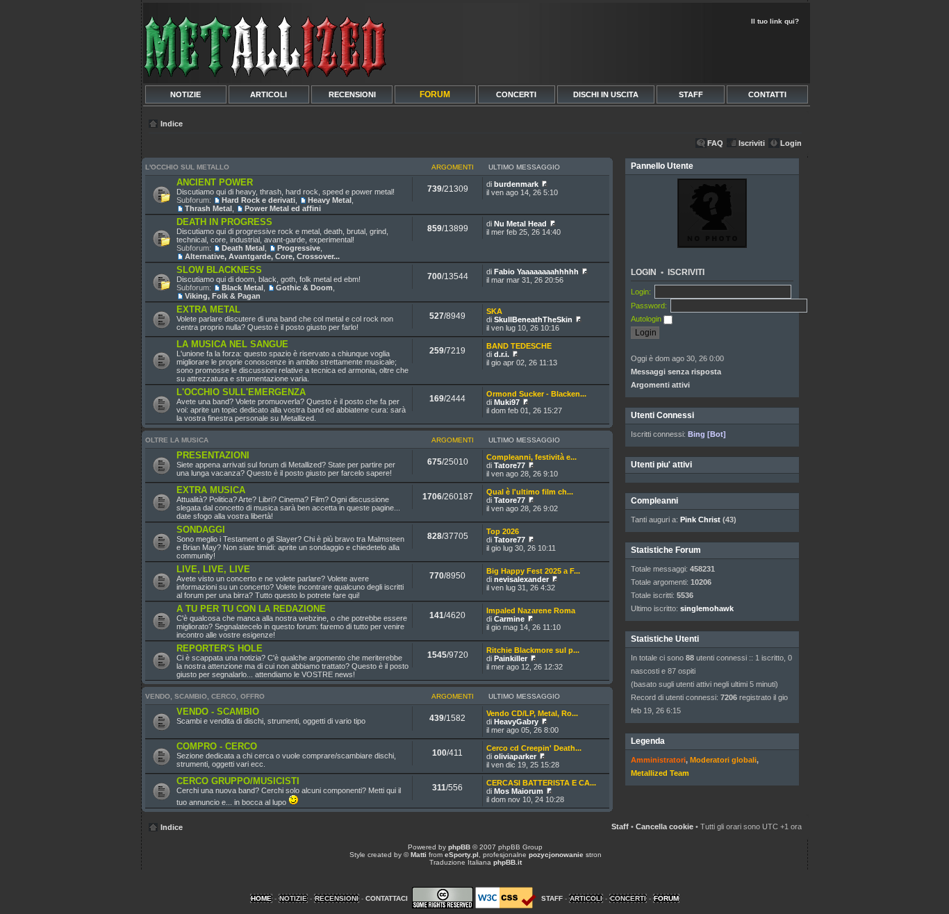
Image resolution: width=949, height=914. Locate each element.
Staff (620, 826)
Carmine (509, 619)
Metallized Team (660, 773)
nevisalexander (521, 579)
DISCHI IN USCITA (605, 94)
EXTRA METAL (208, 309)
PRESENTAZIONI (212, 455)
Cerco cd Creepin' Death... (533, 748)
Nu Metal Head (520, 223)
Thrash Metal (208, 208)
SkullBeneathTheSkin (533, 319)
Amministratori (658, 760)
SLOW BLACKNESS (219, 270)
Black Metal (242, 287)
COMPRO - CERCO (216, 746)
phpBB (459, 847)
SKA (494, 311)
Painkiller (510, 658)
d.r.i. (501, 354)
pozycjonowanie (556, 854)
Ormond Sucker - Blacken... (536, 394)
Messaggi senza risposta (676, 371)
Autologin (647, 319)
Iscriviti (751, 143)
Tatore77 (509, 465)
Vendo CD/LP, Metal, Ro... (532, 713)
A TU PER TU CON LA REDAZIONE (251, 609)
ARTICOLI (268, 94)
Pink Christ (700, 519)
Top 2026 (502, 531)
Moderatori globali (723, 760)
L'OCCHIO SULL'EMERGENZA (241, 392)
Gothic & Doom (304, 287)
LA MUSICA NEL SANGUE (232, 344)
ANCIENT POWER (214, 182)
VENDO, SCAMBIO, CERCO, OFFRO (205, 696)
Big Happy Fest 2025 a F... (533, 571)
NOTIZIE (185, 94)
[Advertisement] (642, 53)
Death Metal (243, 248)
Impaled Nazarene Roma (530, 610)
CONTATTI (767, 94)
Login (791, 143)
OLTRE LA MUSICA (176, 440)
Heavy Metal (330, 200)
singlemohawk (707, 608)
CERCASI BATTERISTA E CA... (541, 783)
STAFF (691, 94)
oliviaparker (515, 756)
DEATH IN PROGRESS (224, 222)
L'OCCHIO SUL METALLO (187, 167)
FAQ (715, 143)
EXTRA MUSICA (210, 490)
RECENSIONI (352, 94)
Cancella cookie (664, 826)
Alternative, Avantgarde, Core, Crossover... (262, 256)
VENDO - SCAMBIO (217, 711)
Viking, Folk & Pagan (223, 296)
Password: (649, 305)
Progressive (298, 248)
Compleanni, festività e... (531, 457)
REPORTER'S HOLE (219, 648)
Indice (171, 123)
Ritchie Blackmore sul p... (532, 650)
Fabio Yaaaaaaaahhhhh (536, 271)
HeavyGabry (516, 721)
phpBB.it (507, 862)
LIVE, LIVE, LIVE (213, 569)
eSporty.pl (462, 854)
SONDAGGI (200, 529)
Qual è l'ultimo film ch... (529, 492)
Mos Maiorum (518, 791)
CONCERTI (516, 94)
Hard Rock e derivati (258, 200)
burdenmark (516, 184)
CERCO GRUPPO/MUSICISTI (237, 781)
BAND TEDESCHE (519, 346)
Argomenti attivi (660, 385)
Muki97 (507, 402)
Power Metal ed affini (283, 208)
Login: (641, 292)
